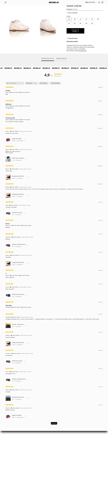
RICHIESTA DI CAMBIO (12, 457)
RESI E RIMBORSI (10, 463)
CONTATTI (8, 476)
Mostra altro (54, 423)
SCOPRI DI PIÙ (82, 50)
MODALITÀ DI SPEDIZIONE (13, 468)
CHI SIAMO (8, 465)
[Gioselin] (54, 2)
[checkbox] (55, 83)
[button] (99, 2)
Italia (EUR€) (91, 2)
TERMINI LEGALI (10, 474)
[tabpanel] (54, 254)
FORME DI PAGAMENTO (12, 471)
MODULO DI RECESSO (12, 460)
